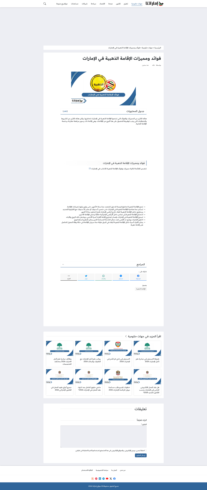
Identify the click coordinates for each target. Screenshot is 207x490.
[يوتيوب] (107, 478)
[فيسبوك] (114, 478)
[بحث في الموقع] (44, 3)
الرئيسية (157, 48)
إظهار (65, 111)
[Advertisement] (103, 25)
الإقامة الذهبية (140, 289)
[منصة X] (110, 478)
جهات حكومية (147, 48)
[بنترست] (96, 478)
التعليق (144, 424)
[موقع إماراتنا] (155, 3)
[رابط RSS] (92, 478)
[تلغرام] (103, 478)
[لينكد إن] (99, 478)
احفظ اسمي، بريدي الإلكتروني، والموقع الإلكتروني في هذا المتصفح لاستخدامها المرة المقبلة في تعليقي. (110, 450)
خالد (153, 65)
